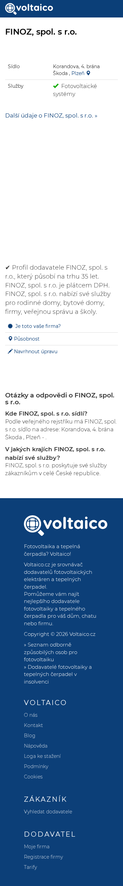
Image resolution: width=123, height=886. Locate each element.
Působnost (27, 339)
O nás (31, 715)
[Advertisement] (61, 188)
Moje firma (37, 847)
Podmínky (36, 766)
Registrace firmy (43, 857)
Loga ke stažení (42, 756)
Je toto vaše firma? (38, 326)
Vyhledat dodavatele (48, 812)
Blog (30, 736)
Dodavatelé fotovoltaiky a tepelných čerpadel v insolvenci (58, 674)
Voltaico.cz (82, 634)
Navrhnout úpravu (35, 351)
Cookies (33, 777)
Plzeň (77, 73)
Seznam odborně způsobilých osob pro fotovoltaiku (50, 652)
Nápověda (35, 746)
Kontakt (33, 725)
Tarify (30, 867)
